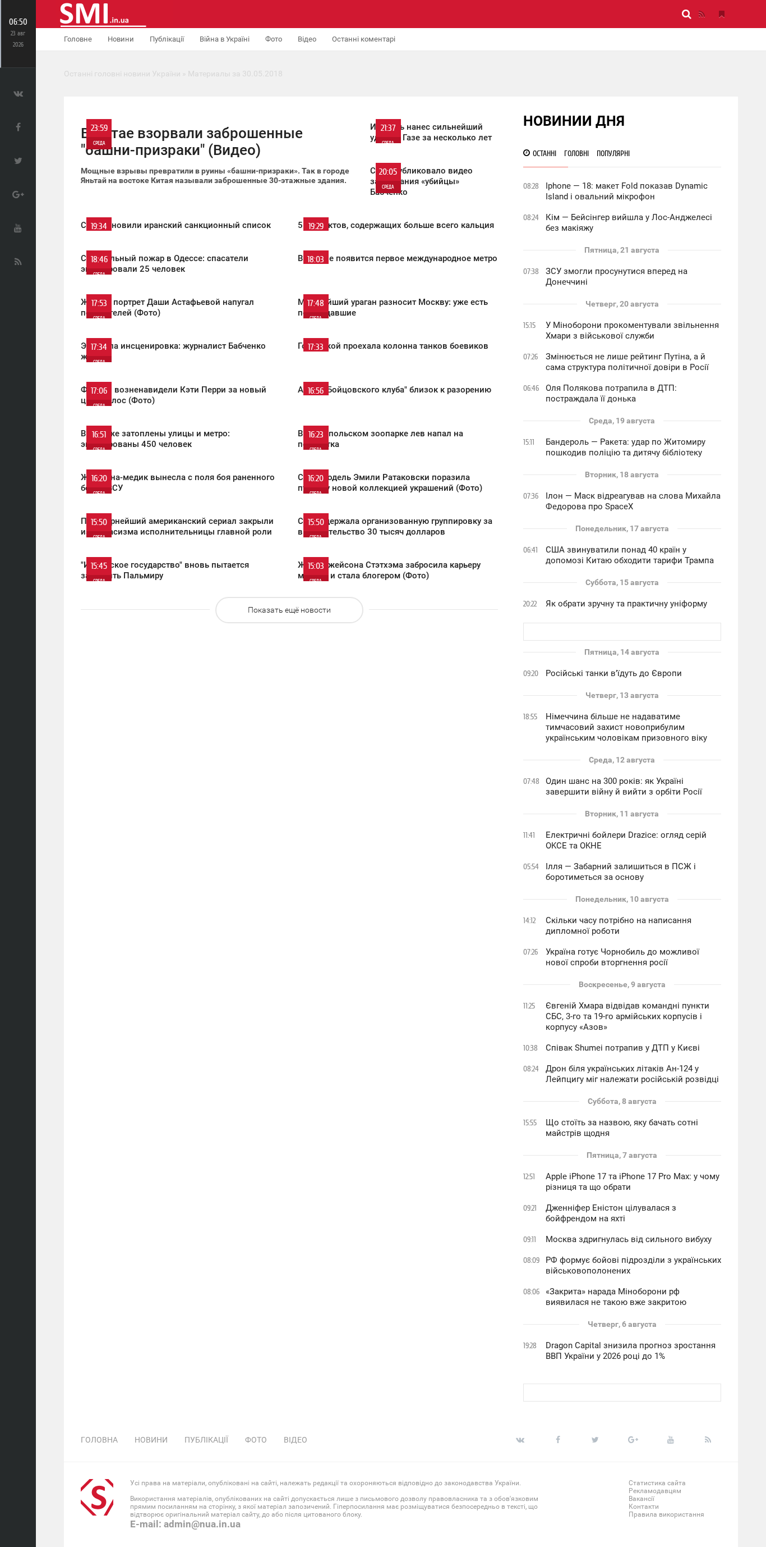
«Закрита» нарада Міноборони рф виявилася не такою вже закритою (616, 1296)
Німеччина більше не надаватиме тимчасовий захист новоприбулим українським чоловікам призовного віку (626, 727)
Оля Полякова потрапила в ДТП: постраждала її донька (611, 393)
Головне (78, 39)
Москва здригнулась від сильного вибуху (629, 1239)
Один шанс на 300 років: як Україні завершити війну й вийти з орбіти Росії (624, 786)
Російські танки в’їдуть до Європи (614, 673)
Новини (121, 39)
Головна (99, 1439)
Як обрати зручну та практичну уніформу (626, 604)
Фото (273, 39)
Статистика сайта (657, 1483)
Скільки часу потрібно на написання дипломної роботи (618, 925)
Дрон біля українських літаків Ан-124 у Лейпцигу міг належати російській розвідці (632, 1074)
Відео (307, 39)
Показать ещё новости (289, 609)
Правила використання (666, 1514)
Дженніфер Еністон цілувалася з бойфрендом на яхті (611, 1213)
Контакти (644, 1507)
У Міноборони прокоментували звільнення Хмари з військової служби (632, 330)
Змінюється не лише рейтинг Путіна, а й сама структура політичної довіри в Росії (627, 362)
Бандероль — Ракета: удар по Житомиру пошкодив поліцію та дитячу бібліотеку (625, 447)
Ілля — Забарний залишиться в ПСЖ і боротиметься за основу (621, 871)
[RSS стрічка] (701, 14)
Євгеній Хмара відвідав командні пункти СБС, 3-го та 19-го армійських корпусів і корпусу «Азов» (627, 1016)
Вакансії (641, 1499)
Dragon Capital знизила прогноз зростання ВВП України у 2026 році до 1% (631, 1350)
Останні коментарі (363, 39)
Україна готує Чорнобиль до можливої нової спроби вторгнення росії (622, 957)
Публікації (167, 39)
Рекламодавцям (655, 1491)
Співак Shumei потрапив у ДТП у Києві (623, 1048)
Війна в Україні (225, 39)
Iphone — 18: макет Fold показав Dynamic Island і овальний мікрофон (627, 191)
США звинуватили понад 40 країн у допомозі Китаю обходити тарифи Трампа (630, 555)
